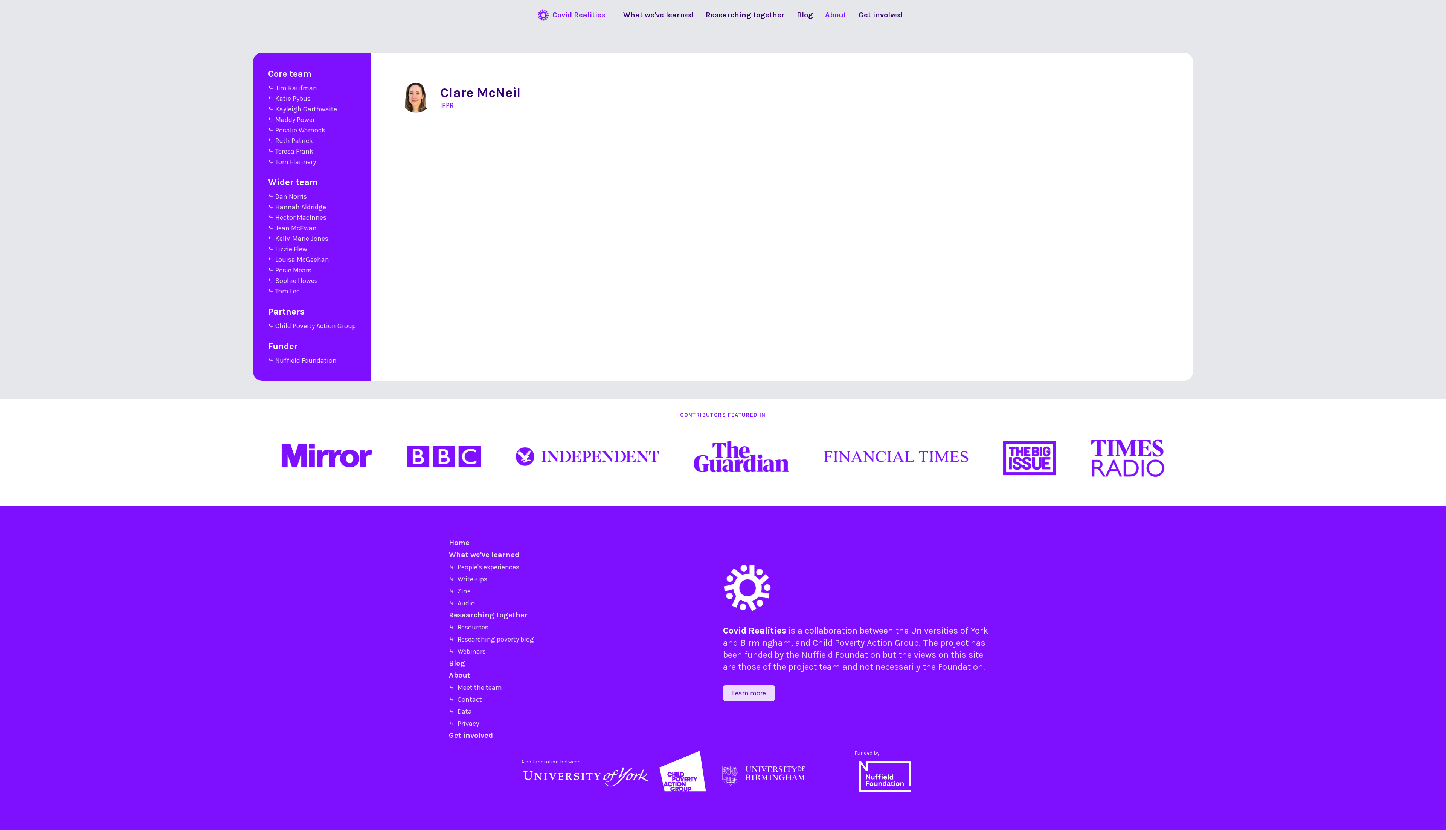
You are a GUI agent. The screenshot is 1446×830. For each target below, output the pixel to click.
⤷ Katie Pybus (289, 98)
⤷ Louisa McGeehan (298, 259)
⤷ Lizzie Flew (287, 249)
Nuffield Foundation (840, 654)
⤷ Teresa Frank (290, 151)
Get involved (471, 735)
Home (459, 542)
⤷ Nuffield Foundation (302, 360)
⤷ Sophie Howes (293, 281)
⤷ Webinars (467, 651)
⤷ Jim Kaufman (292, 88)
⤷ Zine (460, 591)
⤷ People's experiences (484, 567)
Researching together (488, 615)
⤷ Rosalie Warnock (296, 130)
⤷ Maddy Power (291, 120)
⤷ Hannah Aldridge (297, 207)
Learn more (749, 693)
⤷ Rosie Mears (289, 270)
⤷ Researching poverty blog (491, 639)
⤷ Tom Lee (284, 291)
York (979, 630)
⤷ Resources (468, 627)
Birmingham (765, 642)
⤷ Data (460, 711)
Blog (457, 663)
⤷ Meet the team (475, 687)
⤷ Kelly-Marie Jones (298, 238)
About (459, 675)
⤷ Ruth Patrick (290, 141)
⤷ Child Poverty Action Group (312, 326)
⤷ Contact (465, 699)
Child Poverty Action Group (866, 642)
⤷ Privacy (464, 723)
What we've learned (484, 554)
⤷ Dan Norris (287, 196)
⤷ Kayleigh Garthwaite (302, 109)
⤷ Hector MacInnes (297, 217)
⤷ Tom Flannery (292, 162)
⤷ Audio (462, 603)
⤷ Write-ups (468, 579)
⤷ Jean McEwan (292, 228)
